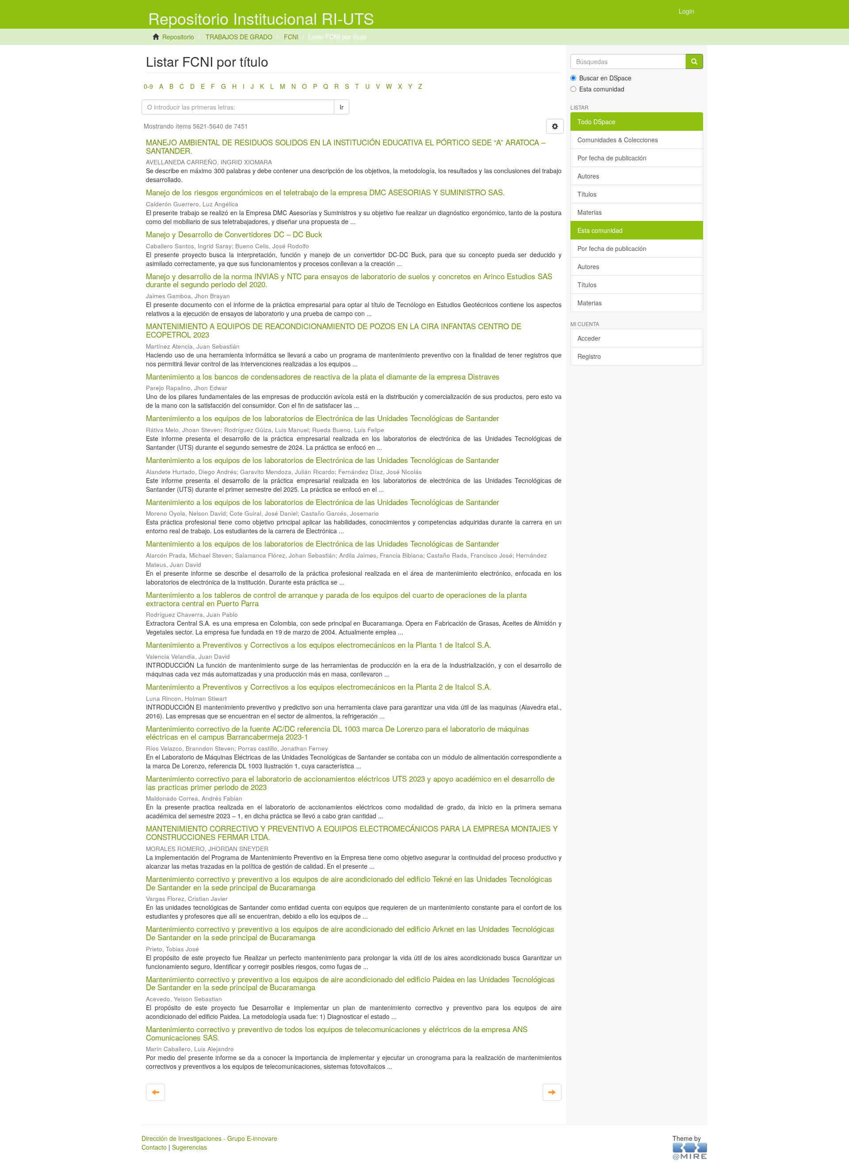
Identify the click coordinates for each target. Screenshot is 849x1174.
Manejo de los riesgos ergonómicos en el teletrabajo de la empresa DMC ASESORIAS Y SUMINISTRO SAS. (325, 192)
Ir (342, 107)
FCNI (291, 36)
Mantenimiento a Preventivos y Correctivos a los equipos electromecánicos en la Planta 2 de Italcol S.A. (318, 686)
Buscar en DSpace (605, 77)
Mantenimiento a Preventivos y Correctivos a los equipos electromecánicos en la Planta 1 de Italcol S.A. (318, 644)
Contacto (154, 1147)
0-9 (148, 86)
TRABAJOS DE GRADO (239, 36)
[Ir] (694, 61)
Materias (589, 212)
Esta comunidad (601, 88)
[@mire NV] (690, 1150)
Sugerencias (189, 1147)
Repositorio (178, 36)
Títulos (587, 194)
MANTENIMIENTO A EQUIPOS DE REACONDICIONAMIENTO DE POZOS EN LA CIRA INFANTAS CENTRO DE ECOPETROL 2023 (333, 330)
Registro (589, 356)
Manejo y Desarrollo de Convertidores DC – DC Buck (234, 233)
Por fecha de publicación (611, 157)
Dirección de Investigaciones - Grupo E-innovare (209, 1138)
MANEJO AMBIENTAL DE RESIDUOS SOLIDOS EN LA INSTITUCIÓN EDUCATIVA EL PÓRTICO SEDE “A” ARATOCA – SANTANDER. (345, 146)
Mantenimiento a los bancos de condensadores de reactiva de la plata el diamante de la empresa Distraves (323, 376)
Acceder (588, 338)
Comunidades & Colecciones (617, 139)
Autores (588, 175)
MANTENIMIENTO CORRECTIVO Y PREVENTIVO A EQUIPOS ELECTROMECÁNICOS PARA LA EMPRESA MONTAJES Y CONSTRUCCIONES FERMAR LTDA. (352, 832)
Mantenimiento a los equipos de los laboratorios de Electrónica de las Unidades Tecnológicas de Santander (322, 417)
